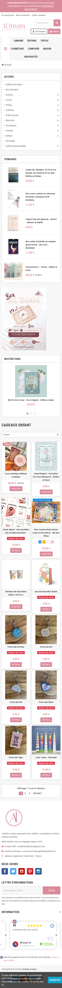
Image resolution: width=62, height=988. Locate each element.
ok (53, 890)
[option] (31, 387)
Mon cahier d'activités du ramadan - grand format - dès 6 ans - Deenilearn (41, 244)
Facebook (5, 871)
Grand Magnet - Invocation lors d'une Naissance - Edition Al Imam (46, 477)
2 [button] (31, 413)
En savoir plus (8, 15)
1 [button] (27, 413)
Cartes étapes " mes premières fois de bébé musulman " (16, 531)
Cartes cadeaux (39, 15)
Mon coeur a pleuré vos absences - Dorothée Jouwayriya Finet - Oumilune (41, 197)
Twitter (13, 871)
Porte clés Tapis (16, 757)
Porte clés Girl (16, 702)
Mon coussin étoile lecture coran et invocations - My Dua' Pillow (46, 532)
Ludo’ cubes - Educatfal (46, 757)
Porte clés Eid (46, 647)
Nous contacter (23, 15)
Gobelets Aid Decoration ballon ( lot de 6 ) (16, 593)
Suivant (38, 793)
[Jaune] (44, 542)
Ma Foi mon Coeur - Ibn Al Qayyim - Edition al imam (31, 400)
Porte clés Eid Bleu (16, 647)
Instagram (38, 871)
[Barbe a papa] (52, 542)
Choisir (6, 434)
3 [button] (35, 413)
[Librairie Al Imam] (13, 26)
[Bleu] (39, 542)
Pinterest (30, 871)
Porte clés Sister (46, 702)
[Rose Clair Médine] (48, 542)
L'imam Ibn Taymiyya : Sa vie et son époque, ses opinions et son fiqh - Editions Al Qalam (41, 173)
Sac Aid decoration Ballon (46, 591)
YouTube (21, 871)
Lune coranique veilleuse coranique (16, 475)
